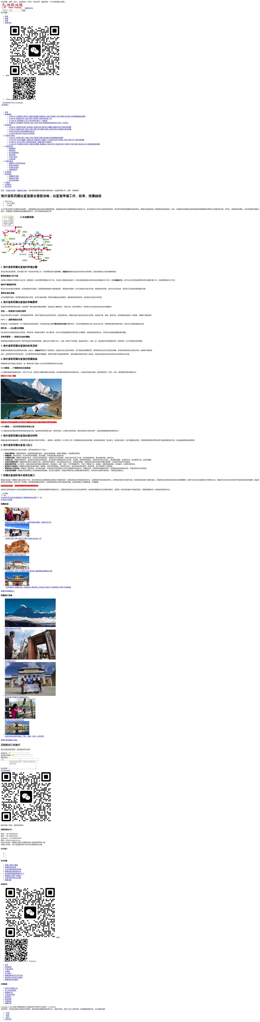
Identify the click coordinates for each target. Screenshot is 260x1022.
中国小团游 (13, 157)
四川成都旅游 (14, 152)
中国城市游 (9, 146)
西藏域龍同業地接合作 (13, 871)
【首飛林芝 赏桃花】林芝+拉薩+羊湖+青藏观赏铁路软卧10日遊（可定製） (39, 123)
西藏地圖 (8, 880)
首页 (2, 190)
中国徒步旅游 (14, 167)
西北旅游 (12, 155)
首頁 (6, 112)
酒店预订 (8, 997)
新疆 (6, 16)
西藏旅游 (8, 114)
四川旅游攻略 (14, 180)
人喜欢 (4, 493)
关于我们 (8, 973)
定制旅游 (8, 172)
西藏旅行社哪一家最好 (13, 876)
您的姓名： (5, 753)
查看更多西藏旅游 (8, 591)
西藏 (6, 18)
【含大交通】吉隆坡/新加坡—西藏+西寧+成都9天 (30, 142)
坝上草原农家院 (10, 990)
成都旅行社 (9, 992)
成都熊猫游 (13, 170)
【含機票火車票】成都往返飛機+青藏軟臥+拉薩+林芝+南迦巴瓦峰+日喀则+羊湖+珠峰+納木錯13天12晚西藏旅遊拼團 (54, 144)
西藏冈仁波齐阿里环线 (17, 163)
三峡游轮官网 (10, 995)
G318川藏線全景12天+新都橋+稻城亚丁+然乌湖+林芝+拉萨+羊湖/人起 (29, 422)
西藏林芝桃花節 (10, 867)
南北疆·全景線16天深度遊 (21, 133)
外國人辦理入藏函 (11, 865)
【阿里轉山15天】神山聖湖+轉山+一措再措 (28, 121)
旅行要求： (5, 768)
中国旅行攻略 (10, 190)
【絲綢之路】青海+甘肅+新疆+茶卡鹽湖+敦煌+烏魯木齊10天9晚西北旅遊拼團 (40, 129)
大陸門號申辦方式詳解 (13, 878)
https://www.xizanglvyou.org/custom (26, 486)
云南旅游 (12, 159)
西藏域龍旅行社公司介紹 (14, 975)
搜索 (23, 10)
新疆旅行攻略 (14, 178)
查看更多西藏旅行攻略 (9, 740)
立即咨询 (8, 1019)
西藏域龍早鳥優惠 (11, 980)
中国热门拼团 (10, 135)
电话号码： (5, 757)
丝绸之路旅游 (14, 165)
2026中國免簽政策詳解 (13, 869)
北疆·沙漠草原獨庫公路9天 (22, 131)
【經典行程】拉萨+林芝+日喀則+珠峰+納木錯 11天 (30, 118)
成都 (6, 21)
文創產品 (8, 184)
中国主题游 (9, 161)
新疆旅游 (8, 125)
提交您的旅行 (6, 770)
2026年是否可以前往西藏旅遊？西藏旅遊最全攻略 (19, 497)
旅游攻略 (8, 174)
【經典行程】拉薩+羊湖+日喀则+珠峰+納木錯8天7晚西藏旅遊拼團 (36, 138)
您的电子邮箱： (7, 755)
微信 (7, 1017)
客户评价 (8, 187)
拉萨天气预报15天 (11, 988)
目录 (7, 1013)
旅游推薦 (8, 999)
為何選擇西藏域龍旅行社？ (14, 873)
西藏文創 (8, 1003)
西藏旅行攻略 (14, 176)
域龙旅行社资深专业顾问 (14, 977)
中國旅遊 (8, 1001)
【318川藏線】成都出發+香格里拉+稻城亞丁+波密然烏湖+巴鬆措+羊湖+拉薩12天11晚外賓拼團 (46, 140)
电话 (7, 1015)
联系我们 (5, 105)
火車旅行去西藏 (6, 500)
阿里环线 (8, 23)
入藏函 (7, 182)
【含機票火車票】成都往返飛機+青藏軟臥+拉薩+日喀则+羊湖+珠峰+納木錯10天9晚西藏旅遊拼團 (47, 116)
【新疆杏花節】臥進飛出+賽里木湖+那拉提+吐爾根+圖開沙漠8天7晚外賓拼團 (40, 127)
